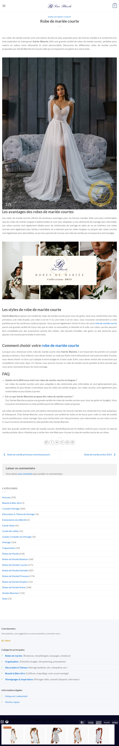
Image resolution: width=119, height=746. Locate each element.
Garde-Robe (8, 525)
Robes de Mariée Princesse (15, 576)
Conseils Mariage (10, 508)
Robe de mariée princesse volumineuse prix (28, 454)
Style (4, 598)
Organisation (8, 548)
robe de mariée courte (106, 323)
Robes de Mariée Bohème (15, 559)
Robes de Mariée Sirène (14, 587)
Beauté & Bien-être (11, 502)
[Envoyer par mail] (62, 442)
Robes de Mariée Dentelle (15, 570)
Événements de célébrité (14, 519)
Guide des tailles (10, 531)
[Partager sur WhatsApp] (46, 442)
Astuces (6, 497)
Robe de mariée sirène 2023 (98, 454)
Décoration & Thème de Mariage (18, 514)
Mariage (6, 542)
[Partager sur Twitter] (56, 442)
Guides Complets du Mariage (16, 536)
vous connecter (25, 473)
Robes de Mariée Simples (14, 581)
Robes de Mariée (10, 553)
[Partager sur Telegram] (72, 442)
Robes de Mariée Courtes (59, 17)
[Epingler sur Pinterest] (67, 442)
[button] (4, 5)
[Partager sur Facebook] (51, 442)
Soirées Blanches (10, 593)
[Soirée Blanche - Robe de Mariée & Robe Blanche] (59, 5)
